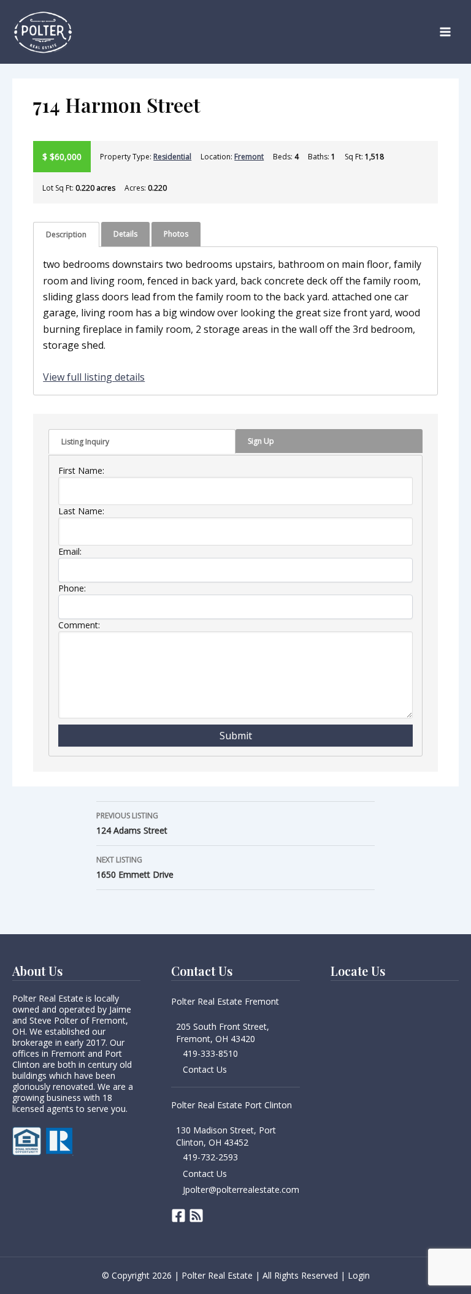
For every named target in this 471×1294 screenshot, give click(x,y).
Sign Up (261, 441)
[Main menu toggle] (445, 31)
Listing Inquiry (85, 441)
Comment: (79, 625)
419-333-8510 (210, 1053)
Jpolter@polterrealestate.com (241, 1189)
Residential (172, 156)
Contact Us (205, 1069)
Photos (176, 234)
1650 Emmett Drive (135, 867)
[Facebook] (178, 1215)
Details (125, 234)
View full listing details (94, 377)
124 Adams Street (131, 823)
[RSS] (196, 1215)
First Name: (81, 470)
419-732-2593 (210, 1157)
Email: (70, 551)
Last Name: (81, 511)
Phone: (72, 588)
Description (66, 234)
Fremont (249, 156)
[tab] (66, 234)
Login (359, 1275)
